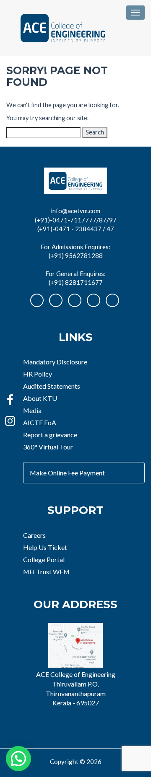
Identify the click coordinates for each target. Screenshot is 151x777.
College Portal (44, 559)
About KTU (40, 398)
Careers (34, 535)
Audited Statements (51, 386)
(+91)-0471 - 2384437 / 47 (75, 228)
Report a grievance (50, 435)
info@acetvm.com (75, 210)
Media (32, 410)
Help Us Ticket (45, 547)
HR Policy (37, 374)
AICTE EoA (39, 422)
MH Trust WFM (46, 572)
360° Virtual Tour (48, 447)
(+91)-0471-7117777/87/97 (76, 220)
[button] (18, 758)
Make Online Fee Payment (67, 473)
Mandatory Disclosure (55, 362)
